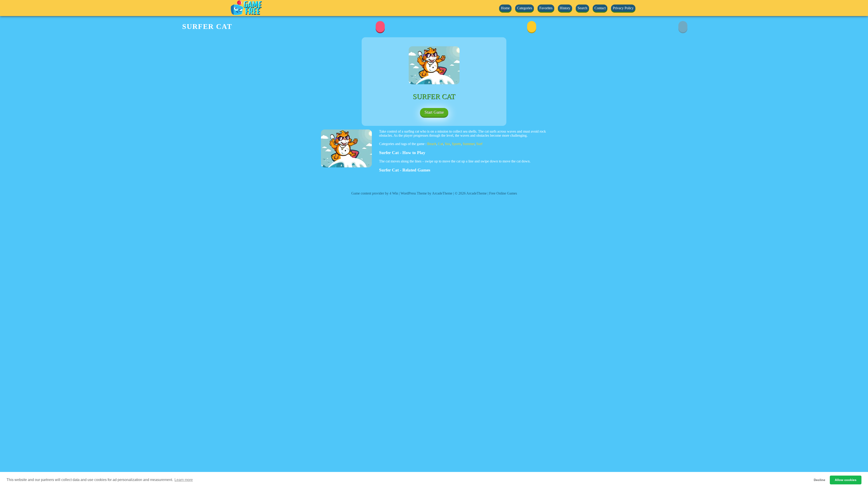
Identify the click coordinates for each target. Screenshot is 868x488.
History (565, 8)
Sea (447, 144)
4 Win (393, 193)
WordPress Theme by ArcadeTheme (426, 193)
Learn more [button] (184, 480)
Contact (600, 8)
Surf (479, 144)
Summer (468, 144)
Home (505, 8)
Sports (456, 144)
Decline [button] (819, 480)
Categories (524, 8)
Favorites (545, 8)
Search (582, 8)
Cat (440, 144)
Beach (431, 144)
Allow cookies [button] (845, 480)
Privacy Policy (623, 8)
